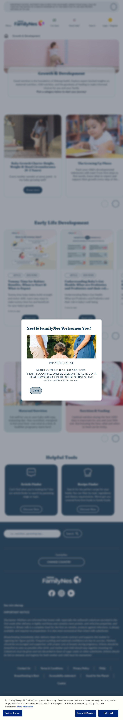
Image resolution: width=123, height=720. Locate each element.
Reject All (108, 713)
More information (25, 706)
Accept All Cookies (85, 713)
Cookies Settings (12, 713)
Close (36, 390)
